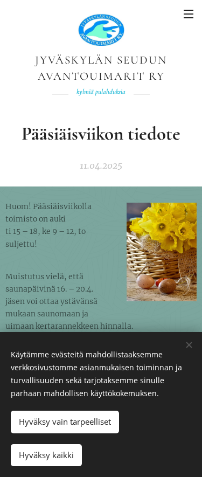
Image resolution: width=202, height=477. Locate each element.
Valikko (188, 13)
